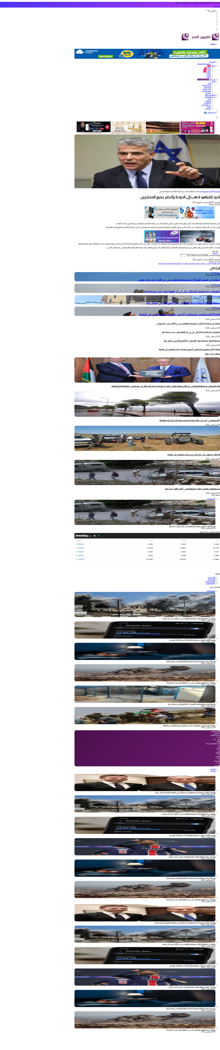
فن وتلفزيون (206, 105)
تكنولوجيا (207, 103)
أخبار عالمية (207, 89)
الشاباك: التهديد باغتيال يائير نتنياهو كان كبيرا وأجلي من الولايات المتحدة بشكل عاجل (185, 792)
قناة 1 (208, 68)
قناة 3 (209, 74)
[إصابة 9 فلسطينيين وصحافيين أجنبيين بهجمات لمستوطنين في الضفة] (144, 724)
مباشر (211, 66)
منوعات (208, 109)
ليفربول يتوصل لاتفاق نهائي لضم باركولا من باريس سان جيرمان (192, 857)
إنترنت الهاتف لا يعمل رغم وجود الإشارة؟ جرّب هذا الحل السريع (192, 640)
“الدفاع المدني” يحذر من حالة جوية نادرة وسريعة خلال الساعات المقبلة (190, 420)
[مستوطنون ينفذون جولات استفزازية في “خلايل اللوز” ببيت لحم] (147, 484)
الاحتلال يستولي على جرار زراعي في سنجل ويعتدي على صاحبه (193, 454)
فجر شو (206, 79)
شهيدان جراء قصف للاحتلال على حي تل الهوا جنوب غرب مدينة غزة (182, 291)
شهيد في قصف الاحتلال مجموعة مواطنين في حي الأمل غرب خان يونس (179, 279)
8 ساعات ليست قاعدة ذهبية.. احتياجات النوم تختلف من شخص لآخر (190, 661)
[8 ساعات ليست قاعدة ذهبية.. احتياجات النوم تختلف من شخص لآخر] (144, 659)
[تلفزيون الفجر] (190, 40)
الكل (209, 83)
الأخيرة (213, 771)
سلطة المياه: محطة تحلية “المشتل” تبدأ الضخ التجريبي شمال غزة (183, 302)
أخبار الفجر (207, 87)
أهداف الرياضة (210, 95)
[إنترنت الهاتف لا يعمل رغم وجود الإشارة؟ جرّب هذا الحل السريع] (144, 638)
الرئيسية (212, 62)
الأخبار (213, 81)
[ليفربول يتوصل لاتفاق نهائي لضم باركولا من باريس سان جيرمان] (144, 855)
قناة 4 (208, 75)
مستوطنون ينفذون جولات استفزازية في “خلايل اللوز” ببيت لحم (192, 489)
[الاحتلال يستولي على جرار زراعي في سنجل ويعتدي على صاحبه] (147, 450)
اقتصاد (208, 101)
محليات (208, 93)
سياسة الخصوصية (204, 64)
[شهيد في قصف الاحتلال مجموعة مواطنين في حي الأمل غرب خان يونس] (144, 812)
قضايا (209, 107)
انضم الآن (216, 7)
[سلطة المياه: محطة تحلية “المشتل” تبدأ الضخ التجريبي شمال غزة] (144, 702)
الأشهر (212, 769)
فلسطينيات (206, 91)
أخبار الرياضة (206, 85)
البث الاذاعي (209, 112)
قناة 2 (207, 72)
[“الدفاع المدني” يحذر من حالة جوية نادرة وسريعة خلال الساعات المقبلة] (147, 416)
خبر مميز (215, 253)
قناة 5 (209, 77)
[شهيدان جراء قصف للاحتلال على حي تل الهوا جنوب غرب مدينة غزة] (144, 681)
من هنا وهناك (210, 97)
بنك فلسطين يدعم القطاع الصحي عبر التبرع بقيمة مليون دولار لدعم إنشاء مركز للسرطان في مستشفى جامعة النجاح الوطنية (165, 386)
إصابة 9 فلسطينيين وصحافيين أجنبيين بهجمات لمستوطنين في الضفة (179, 314)
